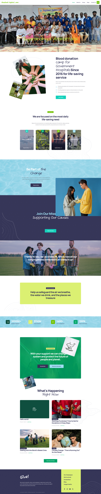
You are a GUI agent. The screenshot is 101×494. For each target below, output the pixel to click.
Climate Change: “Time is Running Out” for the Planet (66, 451)
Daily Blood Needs (58, 139)
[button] (98, 2)
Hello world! (24, 419)
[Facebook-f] (64, 489)
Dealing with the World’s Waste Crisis (33, 450)
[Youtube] (70, 489)
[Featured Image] (34, 409)
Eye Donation (42, 139)
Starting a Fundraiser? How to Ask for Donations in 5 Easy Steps (65, 422)
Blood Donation (26, 139)
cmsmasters (22, 492)
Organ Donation (74, 139)
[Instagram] (67, 489)
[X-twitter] (72, 489)
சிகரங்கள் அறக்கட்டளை (10, 2)
